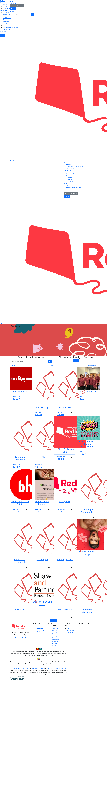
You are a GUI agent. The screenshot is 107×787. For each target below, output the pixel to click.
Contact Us (3, 31)
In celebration (7, 18)
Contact (84, 626)
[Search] (32, 14)
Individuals (14, 365)
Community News (5, 29)
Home (11, 1)
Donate (2, 33)
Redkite (68, 164)
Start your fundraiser (17, 6)
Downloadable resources (73, 187)
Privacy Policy (50, 668)
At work (5, 20)
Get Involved (67, 170)
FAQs (4, 25)
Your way (54, 632)
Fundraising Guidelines (38, 668)
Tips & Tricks (3, 23)
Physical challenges (72, 174)
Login (2, 35)
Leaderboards (70, 168)
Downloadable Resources (10, 27)
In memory (6, 22)
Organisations (92, 365)
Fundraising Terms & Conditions (20, 668)
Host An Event (70, 172)
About (65, 162)
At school (69, 179)
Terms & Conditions (61, 668)
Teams (52, 365)
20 (53, 621)
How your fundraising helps (74, 166)
